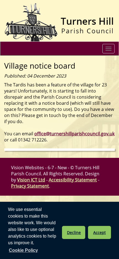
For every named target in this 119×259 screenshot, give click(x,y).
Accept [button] (99, 232)
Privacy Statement (30, 186)
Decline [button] (74, 232)
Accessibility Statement (73, 180)
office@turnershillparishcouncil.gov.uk (74, 134)
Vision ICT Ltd (31, 180)
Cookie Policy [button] (23, 250)
